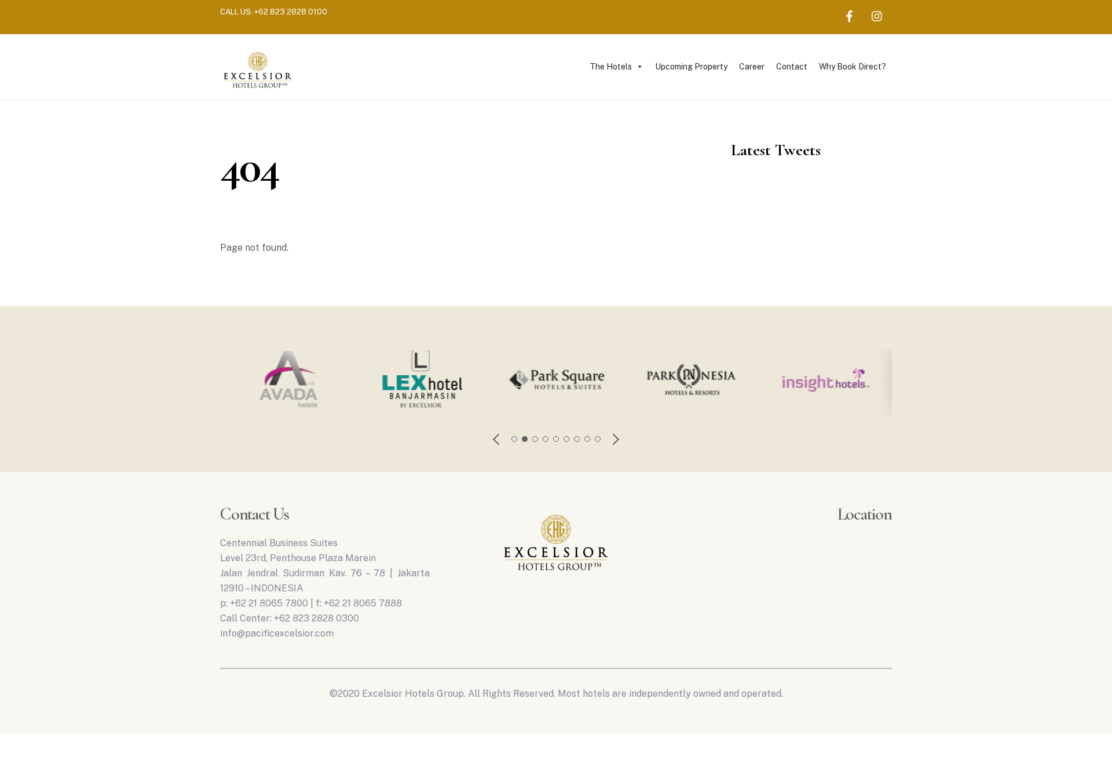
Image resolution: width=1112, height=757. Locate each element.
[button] (497, 439)
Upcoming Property (691, 66)
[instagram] (877, 14)
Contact (791, 66)
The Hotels (611, 66)
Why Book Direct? (852, 66)
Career (752, 66)
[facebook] (849, 14)
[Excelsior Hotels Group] (257, 90)
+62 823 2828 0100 (290, 11)
